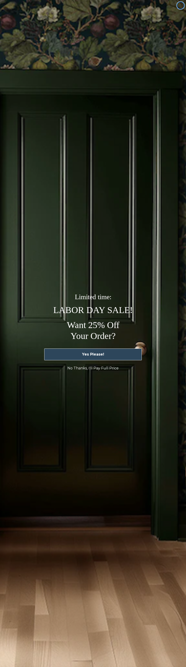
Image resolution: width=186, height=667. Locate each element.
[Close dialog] (180, 5)
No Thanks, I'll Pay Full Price (93, 368)
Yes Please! (93, 354)
